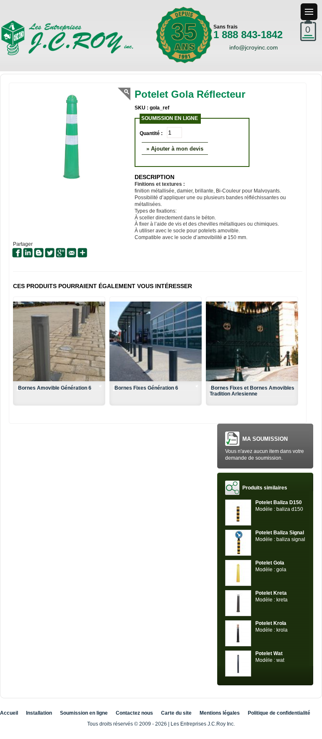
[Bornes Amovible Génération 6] (59, 341)
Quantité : (151, 133)
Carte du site (176, 713)
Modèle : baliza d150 (279, 506)
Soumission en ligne (84, 713)
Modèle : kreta (271, 596)
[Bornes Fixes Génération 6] (155, 341)
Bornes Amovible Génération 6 (54, 388)
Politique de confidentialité (279, 713)
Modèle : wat (269, 657)
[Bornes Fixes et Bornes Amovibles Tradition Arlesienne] (252, 341)
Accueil (9, 713)
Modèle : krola (271, 626)
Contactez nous (134, 713)
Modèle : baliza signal (280, 536)
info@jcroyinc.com (253, 47)
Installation (39, 713)
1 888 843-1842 (248, 34)
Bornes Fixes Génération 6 (146, 388)
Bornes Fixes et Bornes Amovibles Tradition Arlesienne (252, 391)
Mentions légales (220, 713)
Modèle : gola (270, 566)
